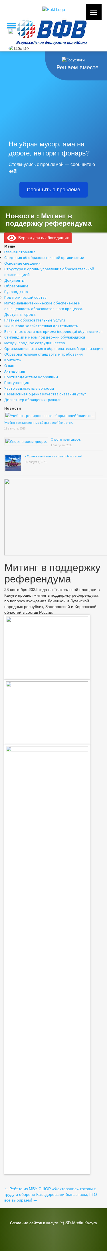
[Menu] (94, 12)
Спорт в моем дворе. (66, 439)
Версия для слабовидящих (42, 237)
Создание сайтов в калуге (34, 1222)
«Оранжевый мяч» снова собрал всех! (53, 456)
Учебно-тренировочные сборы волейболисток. (38, 422)
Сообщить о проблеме (53, 189)
